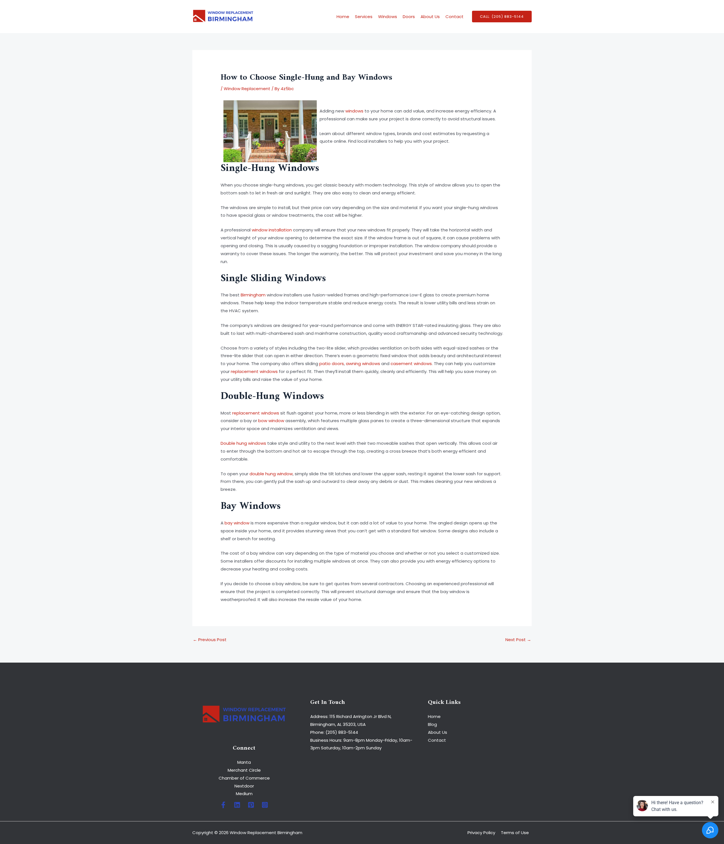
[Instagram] (265, 805)
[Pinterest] (251, 805)
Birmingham (253, 295)
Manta (244, 762)
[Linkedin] (237, 805)
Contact (454, 16)
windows (354, 111)
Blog (432, 724)
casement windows (411, 363)
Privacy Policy (481, 833)
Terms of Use (515, 833)
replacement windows (254, 371)
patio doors (331, 363)
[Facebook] (223, 805)
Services (363, 16)
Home (343, 16)
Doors (409, 16)
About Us (430, 16)
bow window (271, 421)
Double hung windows (243, 443)
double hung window (271, 474)
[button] (502, 16)
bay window (237, 523)
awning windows (363, 363)
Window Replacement (247, 89)
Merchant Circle (244, 770)
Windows (387, 16)
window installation (272, 230)
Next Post (518, 640)
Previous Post (210, 640)
